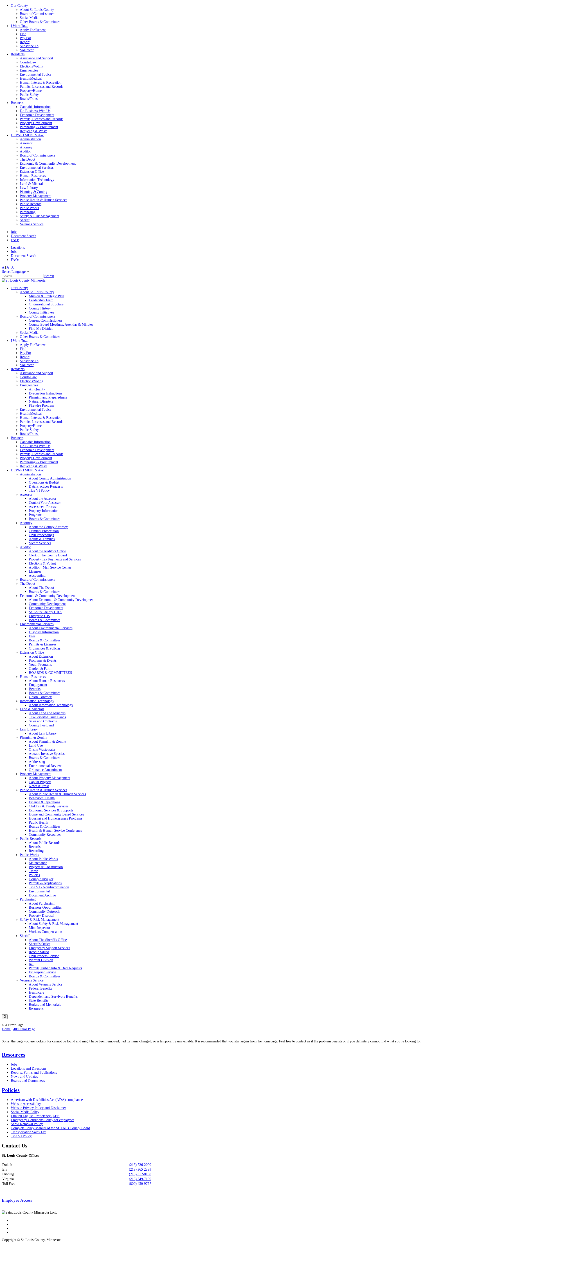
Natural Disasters (41, 401)
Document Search (23, 236)
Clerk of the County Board (48, 555)
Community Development (47, 604)
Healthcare (36, 992)
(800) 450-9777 (140, 1183)
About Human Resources (47, 681)
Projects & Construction (46, 867)
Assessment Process (43, 507)
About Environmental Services (50, 628)
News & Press (39, 786)
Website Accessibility (26, 1104)
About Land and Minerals (47, 713)
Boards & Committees (44, 519)
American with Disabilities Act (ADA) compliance (47, 1100)
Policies (34, 875)
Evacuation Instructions (45, 393)
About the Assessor (42, 498)
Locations (18, 247)
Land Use (36, 745)
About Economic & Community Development (61, 600)
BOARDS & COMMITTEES (50, 672)
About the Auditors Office (47, 551)
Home (6, 1029)
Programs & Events (42, 660)
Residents (18, 54)
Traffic (33, 871)
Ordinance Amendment (45, 770)
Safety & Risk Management (39, 216)
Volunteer (27, 50)
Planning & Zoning (33, 192)
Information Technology (37, 179)
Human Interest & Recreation (40, 82)
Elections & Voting (42, 563)
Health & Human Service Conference (55, 830)
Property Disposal (41, 915)
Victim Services (40, 543)
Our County (19, 5)
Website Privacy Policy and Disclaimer (38, 1108)
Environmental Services (37, 167)
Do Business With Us (35, 111)
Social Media (29, 18)
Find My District (40, 328)
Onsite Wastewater (42, 749)
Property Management (35, 196)
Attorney (26, 147)
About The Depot (41, 587)
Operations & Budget (44, 482)
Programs (35, 515)
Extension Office (32, 171)
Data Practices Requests (46, 486)
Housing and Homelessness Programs (55, 818)
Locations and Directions (28, 1068)
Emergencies (29, 70)
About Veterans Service (45, 984)
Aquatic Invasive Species (47, 753)
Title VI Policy (39, 490)
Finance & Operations (44, 802)
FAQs (15, 240)
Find (23, 34)
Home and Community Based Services (56, 814)
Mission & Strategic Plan (46, 296)
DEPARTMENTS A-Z (27, 135)
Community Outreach (44, 911)
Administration (30, 139)
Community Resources (45, 834)
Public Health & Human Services (43, 200)
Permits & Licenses (42, 644)
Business (17, 103)
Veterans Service (31, 224)
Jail (31, 964)
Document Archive (42, 895)
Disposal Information (44, 632)
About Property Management (49, 778)
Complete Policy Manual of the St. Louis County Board (50, 1128)
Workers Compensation (45, 932)
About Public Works (43, 859)
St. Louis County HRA (45, 612)
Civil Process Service (44, 956)
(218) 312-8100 (140, 1174)
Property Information (43, 511)
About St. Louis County (37, 9)
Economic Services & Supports (51, 810)
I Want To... (19, 26)
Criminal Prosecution (44, 531)
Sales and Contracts (43, 721)
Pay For (25, 38)
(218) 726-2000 (140, 1165)
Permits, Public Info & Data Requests (55, 968)
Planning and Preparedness (48, 397)
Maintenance (38, 863)
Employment (38, 685)
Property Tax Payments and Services (55, 559)
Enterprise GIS (39, 616)
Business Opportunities (45, 907)
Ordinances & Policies (45, 648)
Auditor (25, 151)
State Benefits (38, 1000)
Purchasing (28, 212)
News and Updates (24, 1076)
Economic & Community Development (48, 163)
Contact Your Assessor (45, 502)
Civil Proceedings (41, 535)
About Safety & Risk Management (53, 923)
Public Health (38, 822)
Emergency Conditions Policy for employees (42, 1120)
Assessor (26, 143)
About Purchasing (41, 903)
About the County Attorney (48, 527)
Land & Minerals (32, 184)
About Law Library (43, 733)
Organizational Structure (46, 304)
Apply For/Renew (33, 30)
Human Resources (33, 175)
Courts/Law (28, 62)
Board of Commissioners (37, 14)
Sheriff (24, 220)
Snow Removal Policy (27, 1124)
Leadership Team (41, 300)
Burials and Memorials (45, 1004)
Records (34, 847)
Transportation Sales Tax (28, 1132)
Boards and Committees (28, 1080)
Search (49, 276)
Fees (32, 636)
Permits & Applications (45, 883)
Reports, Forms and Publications (34, 1072)
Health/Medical (31, 78)
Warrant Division (41, 960)
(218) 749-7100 (140, 1179)
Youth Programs (40, 664)
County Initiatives (41, 312)
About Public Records (44, 843)
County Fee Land (41, 725)
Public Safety (29, 94)
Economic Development (37, 115)
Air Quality (37, 389)
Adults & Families (42, 539)
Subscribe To (29, 46)
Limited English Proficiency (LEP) (35, 1116)
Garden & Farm (40, 668)
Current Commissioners (45, 320)
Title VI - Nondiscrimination (49, 887)
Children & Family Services (48, 806)
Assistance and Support (36, 58)
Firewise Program (41, 405)
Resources (36, 1008)
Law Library (29, 188)
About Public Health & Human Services (57, 794)
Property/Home (31, 90)
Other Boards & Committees (40, 22)
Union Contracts (40, 697)
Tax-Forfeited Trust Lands (47, 717)
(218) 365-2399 (140, 1169)
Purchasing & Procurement (39, 127)
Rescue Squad (39, 952)
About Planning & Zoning (47, 741)
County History (40, 308)
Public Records (30, 204)
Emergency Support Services (49, 948)
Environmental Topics (35, 74)
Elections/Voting (31, 66)
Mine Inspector (39, 928)
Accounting (37, 575)
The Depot (27, 159)
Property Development (36, 123)
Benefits (34, 689)
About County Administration (50, 478)
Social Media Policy (25, 1112)
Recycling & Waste (33, 131)
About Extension (41, 656)
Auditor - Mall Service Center (50, 567)
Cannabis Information (35, 107)
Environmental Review (45, 766)
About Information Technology (51, 705)
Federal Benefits (40, 988)
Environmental (39, 891)
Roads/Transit (29, 99)
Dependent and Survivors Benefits (53, 996)
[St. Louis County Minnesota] (23, 280)
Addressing (37, 762)
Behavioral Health (42, 798)
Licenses (35, 571)
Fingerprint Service (42, 972)
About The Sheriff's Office (48, 940)
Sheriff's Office (39, 944)
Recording (36, 851)
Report (24, 42)
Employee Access (17, 1200)
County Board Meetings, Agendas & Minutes (61, 324)
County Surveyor (41, 879)
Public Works (29, 208)
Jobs (14, 232)
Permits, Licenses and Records (41, 86)
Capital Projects (40, 782)
